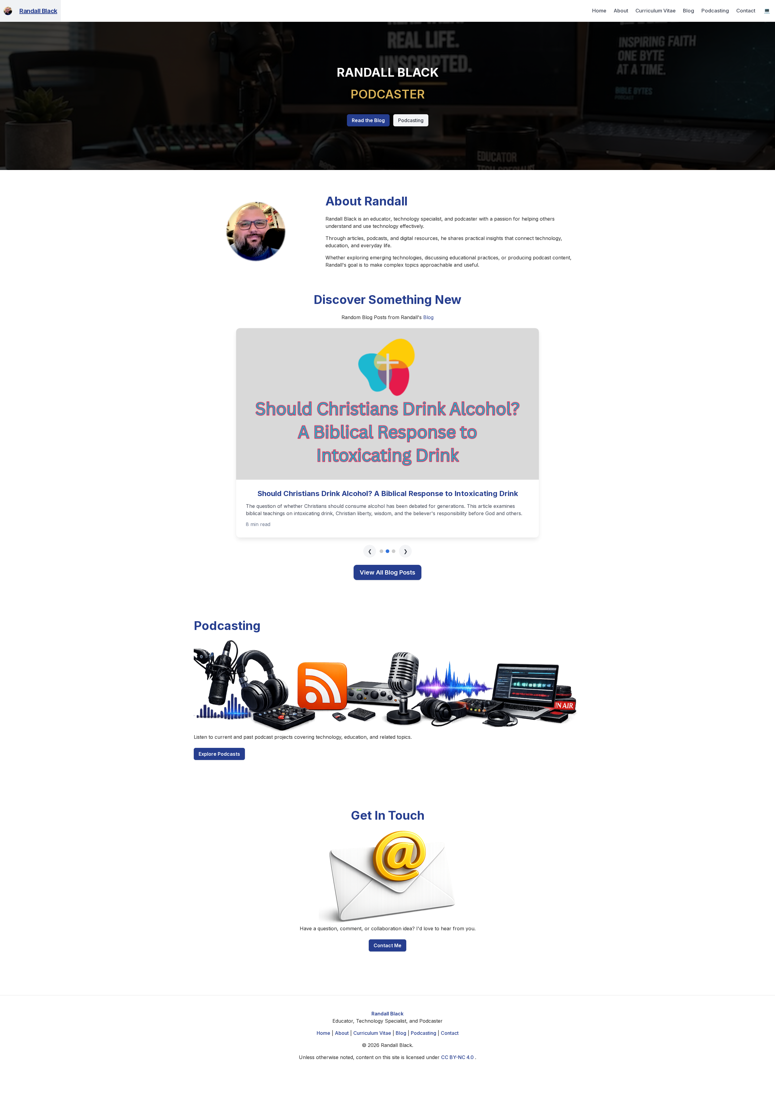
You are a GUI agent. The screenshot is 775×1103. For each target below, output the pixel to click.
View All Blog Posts (387, 572)
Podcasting (715, 11)
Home (599, 11)
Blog (688, 11)
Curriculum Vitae (655, 11)
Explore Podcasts (219, 754)
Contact (745, 11)
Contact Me (387, 945)
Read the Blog (368, 120)
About (621, 11)
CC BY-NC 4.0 (458, 1057)
